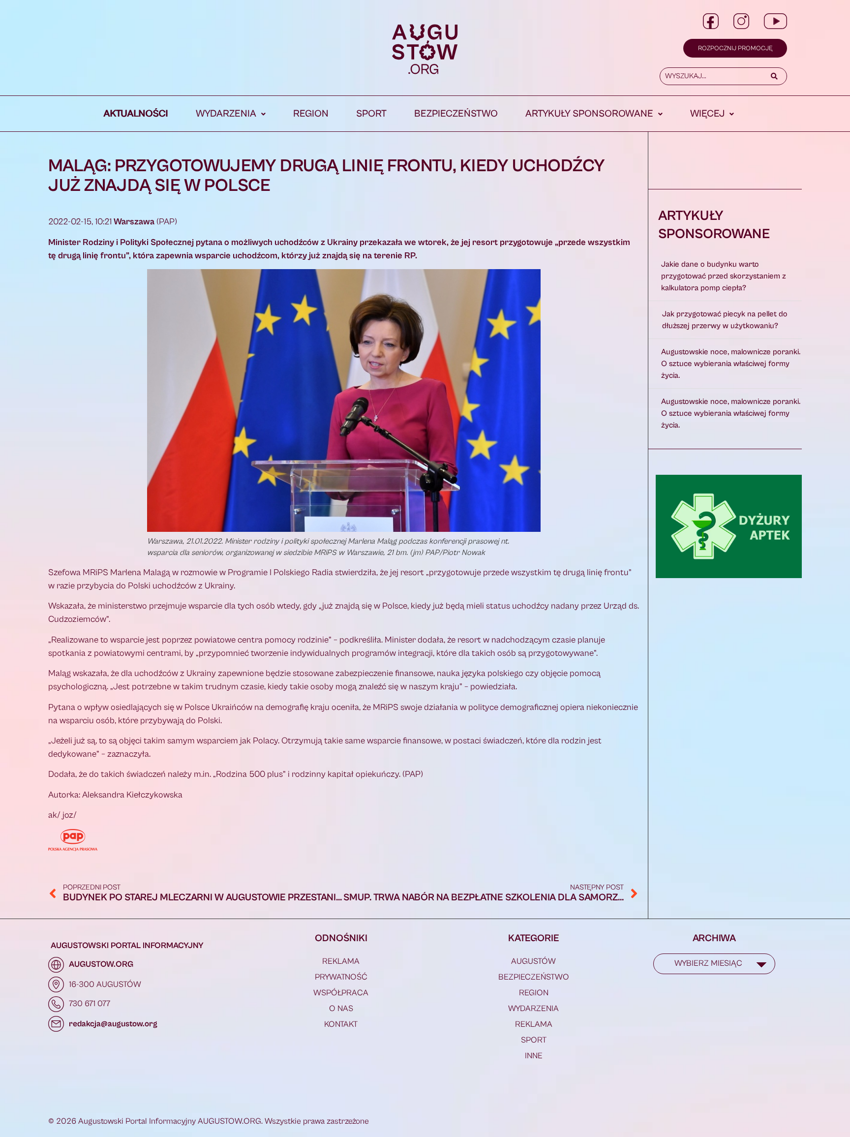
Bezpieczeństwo (456, 114)
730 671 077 (89, 1004)
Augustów (533, 961)
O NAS (341, 1009)
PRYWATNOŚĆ (341, 977)
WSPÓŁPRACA (340, 993)
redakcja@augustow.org (113, 1024)
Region (311, 114)
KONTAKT (341, 1024)
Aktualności (136, 114)
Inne (534, 1056)
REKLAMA (341, 961)
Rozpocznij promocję (735, 48)
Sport (371, 114)
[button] (230, 114)
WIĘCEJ (707, 114)
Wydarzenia (226, 114)
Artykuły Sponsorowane (589, 114)
